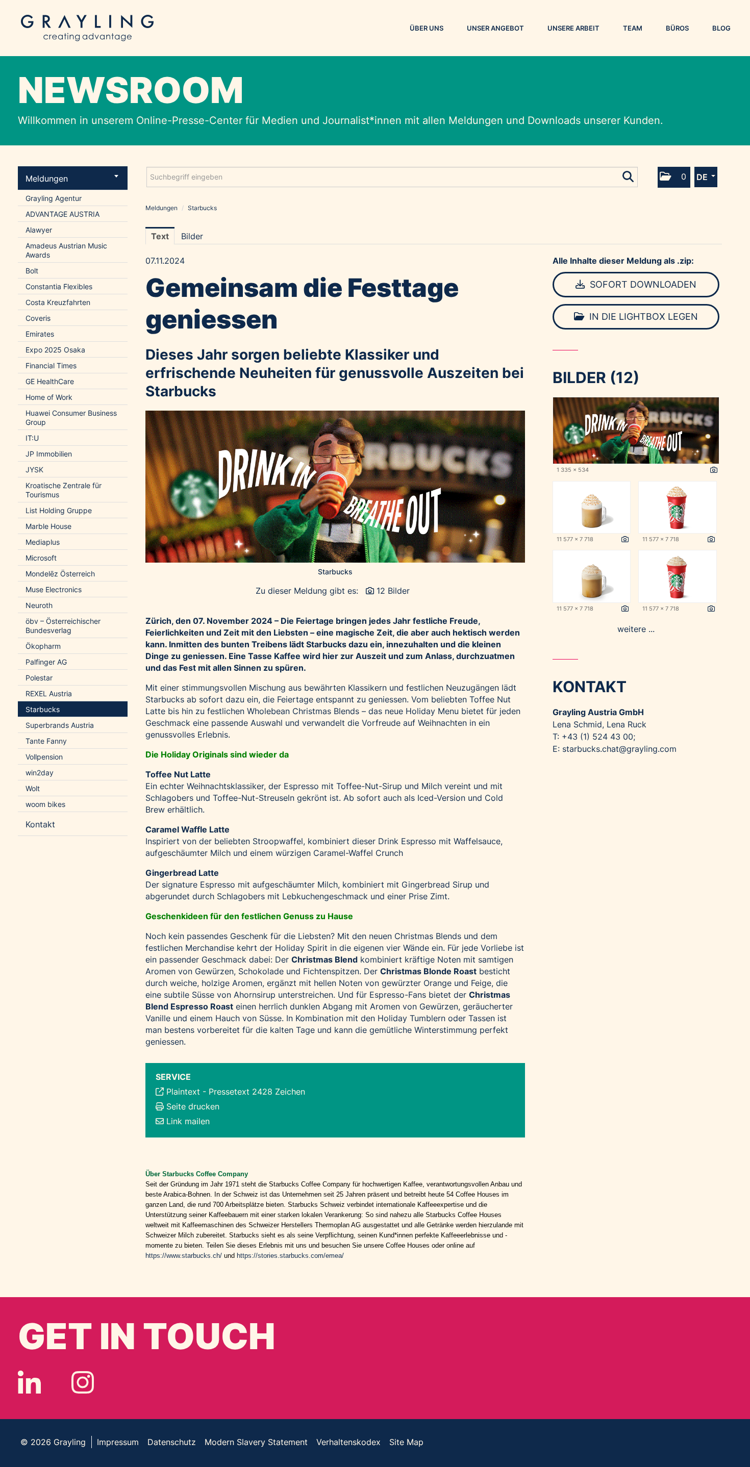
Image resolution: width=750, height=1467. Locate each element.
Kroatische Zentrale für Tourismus (64, 490)
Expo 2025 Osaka (55, 349)
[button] (674, 177)
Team (632, 28)
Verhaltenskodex (348, 1442)
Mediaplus (43, 542)
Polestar (39, 677)
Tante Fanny (46, 741)
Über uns (426, 28)
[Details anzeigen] (713, 470)
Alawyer (39, 229)
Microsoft (41, 557)
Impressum (118, 1442)
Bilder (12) (596, 377)
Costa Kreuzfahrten (58, 302)
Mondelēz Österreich (60, 573)
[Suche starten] (629, 174)
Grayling (87, 28)
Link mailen (188, 1121)
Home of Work (49, 397)
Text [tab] (160, 236)
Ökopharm (43, 646)
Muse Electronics (54, 589)
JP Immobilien (49, 453)
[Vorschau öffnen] (335, 487)
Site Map (406, 1442)
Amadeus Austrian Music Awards (66, 250)
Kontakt (40, 824)
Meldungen (47, 178)
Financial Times (51, 365)
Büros (677, 28)
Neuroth (39, 605)
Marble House (48, 526)
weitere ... (636, 629)
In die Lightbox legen (642, 316)
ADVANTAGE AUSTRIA (62, 214)
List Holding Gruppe (59, 510)
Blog (721, 28)
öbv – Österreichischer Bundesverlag (63, 626)
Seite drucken (192, 1106)
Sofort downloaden (641, 284)
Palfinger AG (46, 661)
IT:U (32, 438)
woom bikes (45, 804)
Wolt (33, 788)
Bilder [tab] (192, 236)
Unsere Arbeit (573, 28)
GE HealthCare (50, 381)
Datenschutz (171, 1442)
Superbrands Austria (60, 725)
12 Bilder (393, 591)
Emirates (40, 334)
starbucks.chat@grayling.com (619, 749)
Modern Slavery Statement (256, 1442)
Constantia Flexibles (59, 286)
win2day (40, 772)
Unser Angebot (495, 28)
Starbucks (43, 709)
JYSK (34, 469)
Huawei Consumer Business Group (71, 417)
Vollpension (44, 756)
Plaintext (183, 1091)
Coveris (38, 318)
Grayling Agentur (54, 198)
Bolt (32, 270)
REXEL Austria (49, 693)
